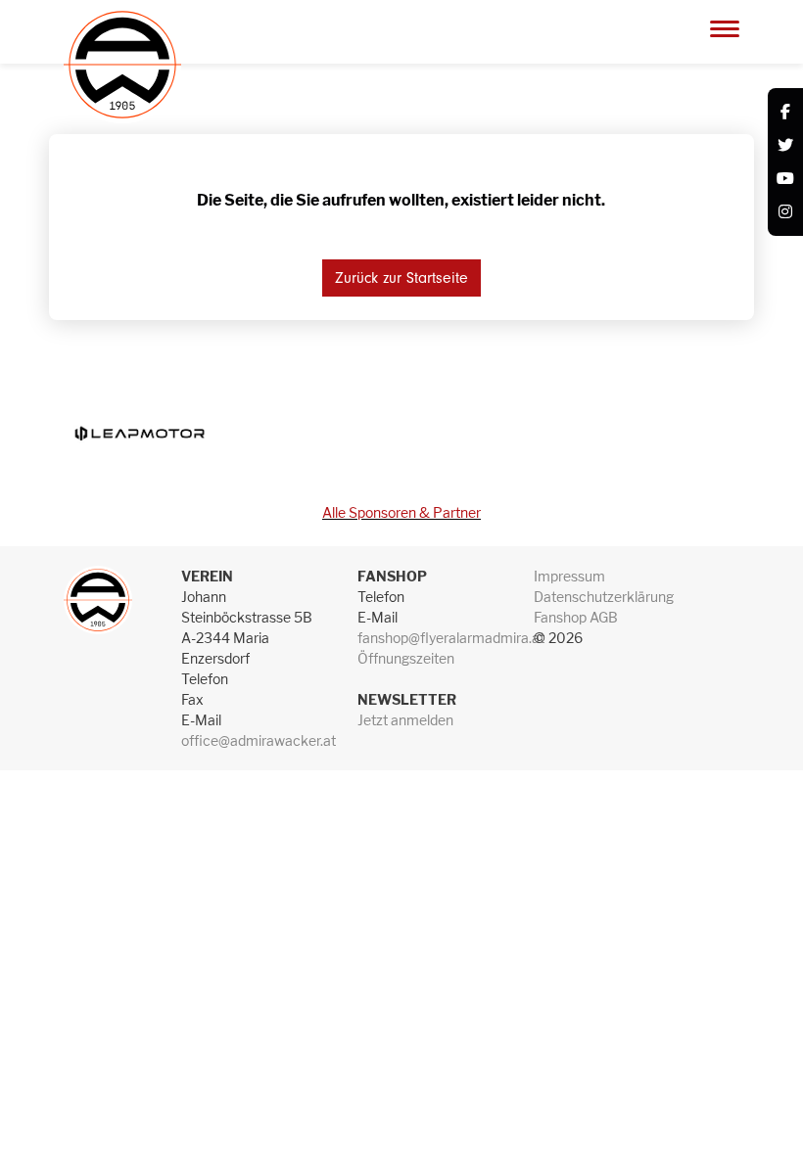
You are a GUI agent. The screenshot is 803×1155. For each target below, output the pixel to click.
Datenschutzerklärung (604, 596)
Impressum (569, 576)
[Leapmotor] (139, 433)
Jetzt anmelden (405, 720)
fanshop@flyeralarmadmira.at (450, 637)
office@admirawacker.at (258, 740)
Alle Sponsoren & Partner (401, 512)
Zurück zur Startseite (401, 278)
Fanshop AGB (576, 617)
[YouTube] (785, 179)
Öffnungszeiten (405, 658)
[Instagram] (785, 212)
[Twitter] (785, 145)
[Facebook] (785, 112)
